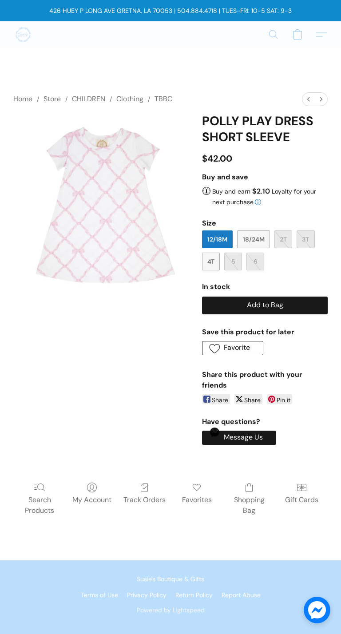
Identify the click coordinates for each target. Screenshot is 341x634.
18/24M (254, 239)
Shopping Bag (249, 505)
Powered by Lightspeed (171, 610)
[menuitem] (308, 99)
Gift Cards (301, 499)
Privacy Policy (147, 595)
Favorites (197, 499)
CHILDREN (88, 98)
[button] (23, 35)
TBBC (163, 98)
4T (210, 261)
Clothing (129, 98)
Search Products (39, 505)
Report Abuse (241, 595)
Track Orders (144, 499)
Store (52, 98)
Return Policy (194, 595)
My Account (91, 499)
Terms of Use (99, 595)
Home (22, 98)
